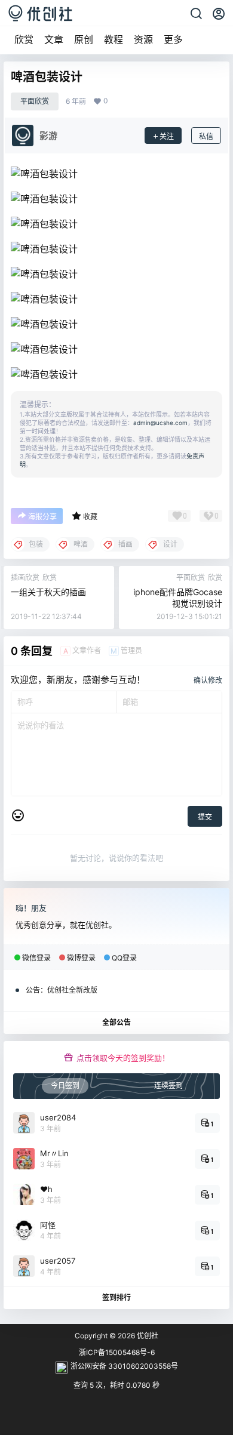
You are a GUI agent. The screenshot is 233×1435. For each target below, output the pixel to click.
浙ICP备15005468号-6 (117, 1352)
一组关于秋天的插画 (48, 592)
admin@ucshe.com (160, 422)
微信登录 (36, 957)
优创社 (146, 1335)
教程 (113, 39)
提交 (205, 816)
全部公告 (116, 1022)
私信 (206, 136)
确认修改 (208, 680)
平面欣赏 (34, 101)
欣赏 (23, 39)
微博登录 (81, 957)
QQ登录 (124, 957)
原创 (83, 39)
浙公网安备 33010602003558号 (124, 1366)
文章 (53, 39)
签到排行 (116, 1297)
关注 (167, 136)
